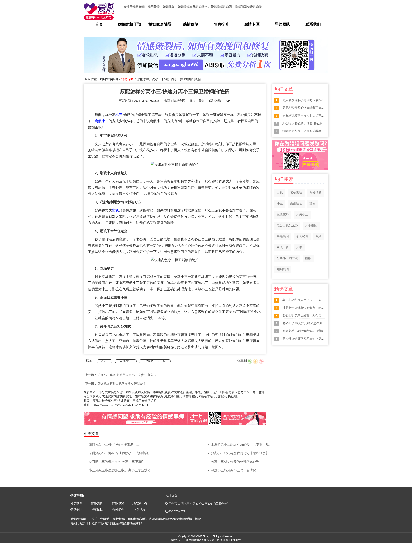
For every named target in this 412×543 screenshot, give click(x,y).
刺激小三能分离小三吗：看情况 (233, 470)
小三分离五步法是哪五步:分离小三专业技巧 (120, 470)
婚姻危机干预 (129, 25)
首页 (99, 25)
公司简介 (118, 509)
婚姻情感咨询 (109, 79)
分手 (299, 247)
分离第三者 (139, 503)
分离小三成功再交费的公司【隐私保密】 (240, 453)
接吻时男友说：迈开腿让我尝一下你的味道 (310, 131)
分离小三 (125, 361)
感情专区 (252, 25)
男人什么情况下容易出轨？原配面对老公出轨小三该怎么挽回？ (324, 339)
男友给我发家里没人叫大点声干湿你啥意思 (310, 115)
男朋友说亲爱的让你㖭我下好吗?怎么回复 (310, 108)
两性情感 (315, 192)
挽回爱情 (186, 519)
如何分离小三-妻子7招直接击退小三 (114, 444)
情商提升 (221, 25)
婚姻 (308, 258)
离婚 (318, 236)
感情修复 (190, 25)
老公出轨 (296, 192)
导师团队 (282, 25)
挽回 (312, 203)
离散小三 (102, 121)
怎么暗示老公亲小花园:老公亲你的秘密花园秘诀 (314, 123)
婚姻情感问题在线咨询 (143, 519)
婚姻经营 (296, 203)
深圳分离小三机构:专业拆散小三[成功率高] (119, 453)
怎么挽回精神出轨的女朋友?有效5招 (121, 383)
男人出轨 (283, 247)
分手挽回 (311, 225)
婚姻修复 (118, 503)
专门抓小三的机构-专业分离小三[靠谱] (116, 462)
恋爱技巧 (283, 214)
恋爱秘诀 (302, 236)
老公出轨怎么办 (287, 225)
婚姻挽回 (283, 269)
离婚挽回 (283, 236)
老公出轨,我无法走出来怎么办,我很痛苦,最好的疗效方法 (319, 323)
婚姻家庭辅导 (160, 25)
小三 (118, 115)
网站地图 (140, 509)
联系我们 (313, 25)
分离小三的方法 (155, 361)
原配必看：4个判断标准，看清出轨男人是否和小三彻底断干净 (323, 331)
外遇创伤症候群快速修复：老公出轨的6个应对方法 (316, 308)
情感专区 (127, 79)
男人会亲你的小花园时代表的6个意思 (307, 100)
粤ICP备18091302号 (230, 540)
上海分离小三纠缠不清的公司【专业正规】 (241, 444)
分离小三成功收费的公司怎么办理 (235, 462)
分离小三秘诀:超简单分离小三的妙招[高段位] (127, 375)
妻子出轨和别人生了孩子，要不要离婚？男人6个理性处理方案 (323, 300)
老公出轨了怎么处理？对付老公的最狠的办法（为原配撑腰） (323, 315)
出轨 (115, 210)
